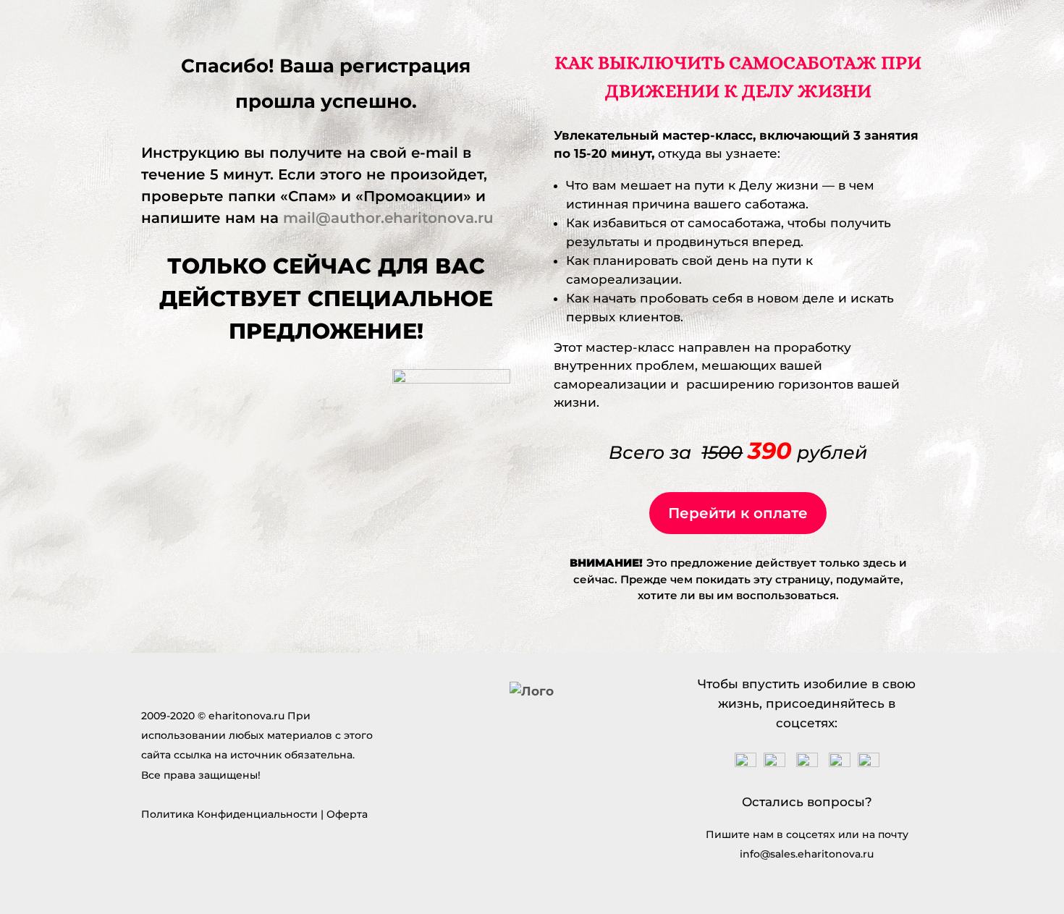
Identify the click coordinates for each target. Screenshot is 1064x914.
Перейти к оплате (738, 513)
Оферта (347, 814)
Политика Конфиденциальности (229, 814)
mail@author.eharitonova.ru (390, 218)
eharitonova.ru (246, 715)
